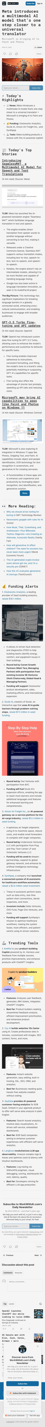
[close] (38, 1346)
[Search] (40, 1303)
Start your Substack (15, 1415)
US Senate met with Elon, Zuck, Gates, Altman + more (13, 1337)
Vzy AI (7, 1028)
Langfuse (9, 1151)
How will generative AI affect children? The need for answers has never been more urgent (24, 548)
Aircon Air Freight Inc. (15, 811)
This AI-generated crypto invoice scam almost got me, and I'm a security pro (22, 563)
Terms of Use (34, 1232)
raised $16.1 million (11, 598)
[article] (22, 1319)
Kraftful (8, 948)
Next (37, 1255)
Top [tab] (5, 1304)
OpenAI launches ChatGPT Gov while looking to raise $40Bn (16, 1313)
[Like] (4, 53)
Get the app (35, 1415)
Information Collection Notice (27, 1234)
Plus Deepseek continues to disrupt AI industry (14, 1321)
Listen (39, 47)
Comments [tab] (8, 1273)
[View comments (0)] (10, 53)
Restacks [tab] (18, 1273)
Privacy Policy (31, 1404)
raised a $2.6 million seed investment (21, 886)
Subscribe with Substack (24, 1393)
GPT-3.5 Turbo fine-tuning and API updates (21, 323)
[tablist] (13, 1272)
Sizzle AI (8, 702)
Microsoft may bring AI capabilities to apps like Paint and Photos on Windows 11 (21, 402)
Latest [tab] (11, 1304)
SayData (9, 1101)
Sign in (39, 3)
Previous (9, 1255)
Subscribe (30, 3)
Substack (10, 1422)
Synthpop (9, 875)
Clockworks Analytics (14, 592)
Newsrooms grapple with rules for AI (24, 519)
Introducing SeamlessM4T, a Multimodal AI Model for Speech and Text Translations (22, 167)
